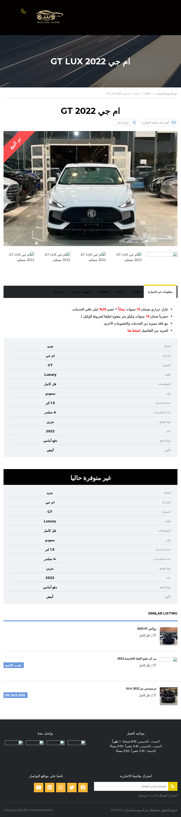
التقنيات (104, 291)
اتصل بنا (59, 291)
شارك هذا (123, 122)
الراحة (120, 291)
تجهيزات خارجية (81, 291)
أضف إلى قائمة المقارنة (155, 122)
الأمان (136, 291)
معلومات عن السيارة (160, 291)
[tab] (160, 292)
